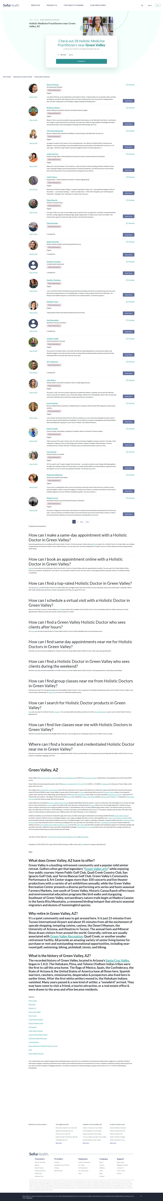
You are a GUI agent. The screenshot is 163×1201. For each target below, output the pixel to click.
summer (49, 805)
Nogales (106, 792)
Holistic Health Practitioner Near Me (67, 1137)
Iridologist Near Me (61, 1140)
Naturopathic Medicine (42, 76)
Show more (59, 1143)
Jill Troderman (52, 362)
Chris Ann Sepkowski (55, 131)
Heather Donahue (54, 262)
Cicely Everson (52, 154)
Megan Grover (52, 498)
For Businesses (83, 1168)
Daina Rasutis (52, 200)
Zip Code (63, 55)
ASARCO (114, 797)
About (101, 1162)
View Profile (33, 97)
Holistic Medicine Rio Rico (117, 1131)
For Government (83, 1171)
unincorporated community (49, 778)
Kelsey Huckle (52, 429)
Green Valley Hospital (122, 816)
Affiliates (102, 1168)
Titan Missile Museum (55, 837)
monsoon (92, 805)
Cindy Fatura (52, 177)
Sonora (112, 792)
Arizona (93, 778)
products (57, 712)
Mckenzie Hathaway (55, 475)
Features (57, 1162)
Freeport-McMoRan (88, 797)
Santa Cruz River (67, 784)
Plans (80, 1173)
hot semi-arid (52, 803)
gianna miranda (53, 242)
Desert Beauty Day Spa (84, 827)
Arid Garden (84, 837)
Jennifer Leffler (53, 339)
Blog (100, 1173)
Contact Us (120, 1168)
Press (101, 1171)
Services (35, 5)
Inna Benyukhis (53, 320)
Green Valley (80, 825)
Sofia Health (7, 76)
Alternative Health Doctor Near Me (66, 1128)
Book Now (128, 101)
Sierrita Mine (70, 797)
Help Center (120, 1162)
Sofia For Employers (84, 1162)
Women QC (32, 1008)
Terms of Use (121, 1171)
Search (81, 61)
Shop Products (39, 1168)
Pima (30, 1050)
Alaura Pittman (53, 85)
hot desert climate (62, 803)
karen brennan (52, 403)
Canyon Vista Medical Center (117, 818)
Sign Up (37, 1165)
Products (52, 5)
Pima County (87, 778)
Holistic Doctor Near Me (63, 1134)
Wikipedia (32, 1004)
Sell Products (58, 1171)
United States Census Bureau (49, 790)
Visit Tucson (33, 1016)
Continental (105, 784)
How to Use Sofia (40, 1162)
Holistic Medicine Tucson (117, 1140)
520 (82, 844)
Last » (87, 522)
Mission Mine (104, 797)
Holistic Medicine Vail (116, 1134)
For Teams (81, 1165)
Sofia (94, 544)
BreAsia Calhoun (53, 108)
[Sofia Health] (11, 5)
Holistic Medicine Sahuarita (118, 1128)
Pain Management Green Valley (92, 1131)
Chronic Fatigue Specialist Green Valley (94, 1137)
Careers (101, 1165)
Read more (29, 1198)
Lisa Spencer (52, 452)
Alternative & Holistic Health (22, 76)
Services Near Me (40, 1171)
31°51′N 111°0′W (81, 784)
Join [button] (157, 5)
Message (131, 84)
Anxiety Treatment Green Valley (92, 1128)
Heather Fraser (52, 302)
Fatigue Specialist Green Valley (92, 1134)
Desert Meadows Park (70, 837)
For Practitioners (74, 5)
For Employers (98, 5)
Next (81, 522)
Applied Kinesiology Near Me (64, 1131)
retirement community (114, 794)
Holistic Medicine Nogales (117, 1137)
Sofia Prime (52, 692)
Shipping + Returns (122, 1165)
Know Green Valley (35, 1012)
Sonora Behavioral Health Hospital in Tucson (54, 825)
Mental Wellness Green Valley (92, 1140)
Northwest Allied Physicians (38, 1038)
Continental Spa (105, 822)
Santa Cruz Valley (117, 960)
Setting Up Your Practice (61, 1165)
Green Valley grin (96, 869)
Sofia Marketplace (100, 712)
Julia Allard (51, 380)
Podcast (102, 1176)
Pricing (56, 1168)
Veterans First (39, 1176)
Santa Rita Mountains (78, 794)
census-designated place (69, 778)
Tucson (82, 792)
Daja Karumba (52, 223)
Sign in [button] (150, 5)
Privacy (119, 1173)
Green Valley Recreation (66, 936)
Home (31, 20)
